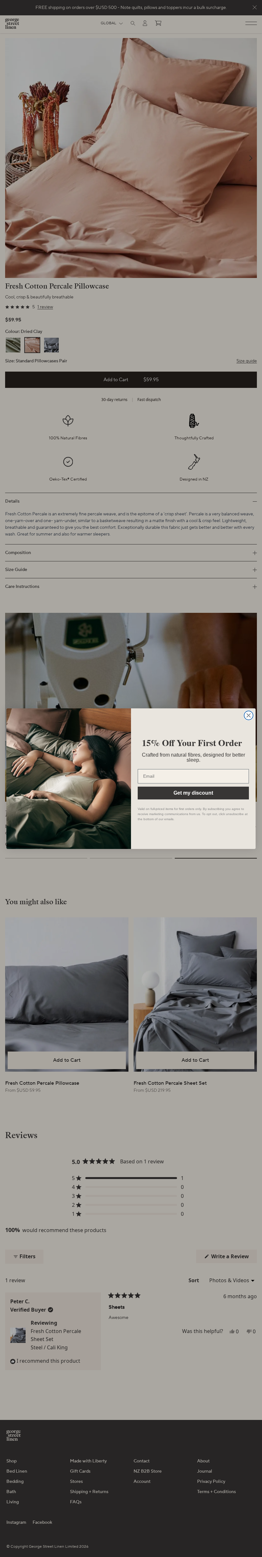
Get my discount (193, 793)
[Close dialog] (248, 715)
